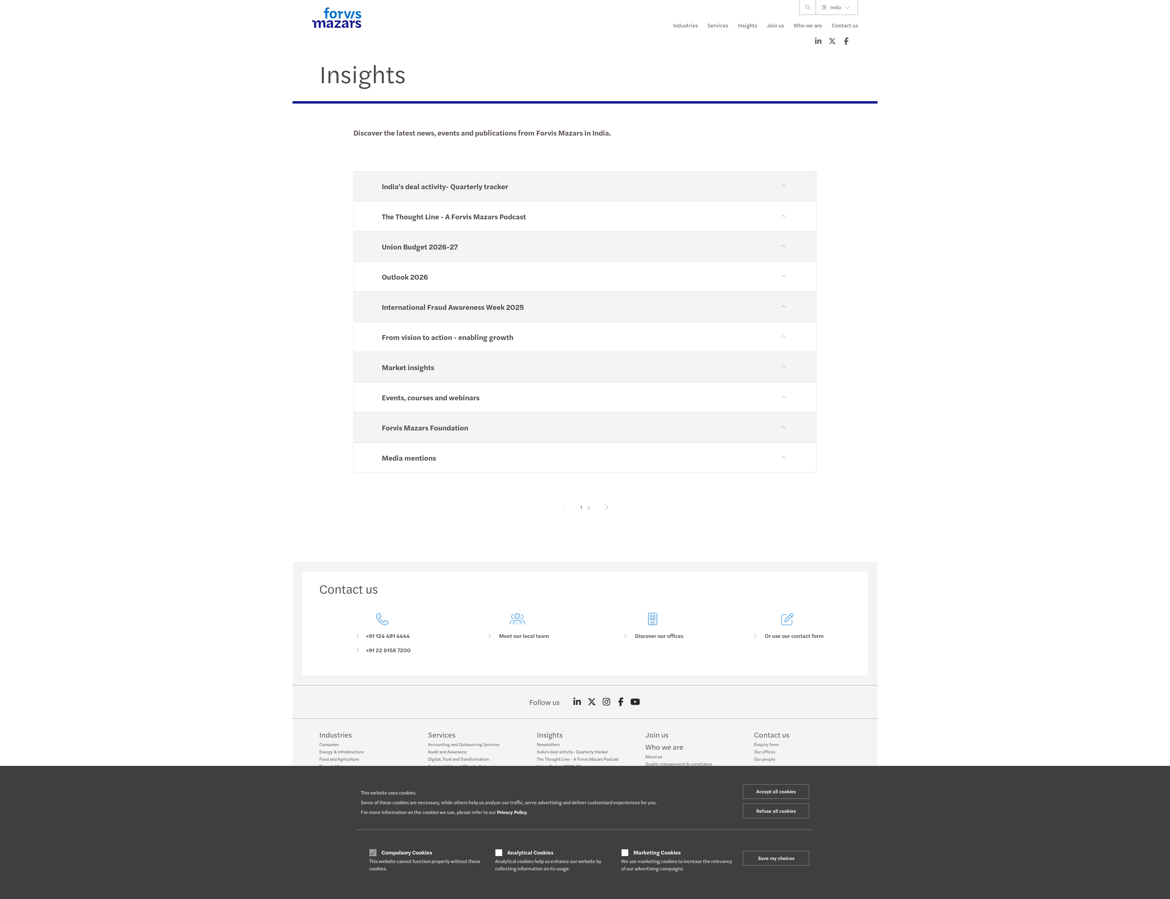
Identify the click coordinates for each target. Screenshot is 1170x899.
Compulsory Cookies (406, 852)
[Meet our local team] (517, 633)
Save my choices (776, 858)
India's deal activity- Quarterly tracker (572, 752)
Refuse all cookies (776, 810)
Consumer (329, 744)
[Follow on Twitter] (592, 702)
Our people (764, 759)
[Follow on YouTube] (635, 702)
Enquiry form (766, 744)
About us (653, 756)
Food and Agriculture (339, 759)
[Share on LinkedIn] (818, 40)
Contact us (845, 25)
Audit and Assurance (447, 752)
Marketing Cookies (657, 852)
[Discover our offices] (652, 633)
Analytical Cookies (530, 852)
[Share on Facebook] (846, 40)
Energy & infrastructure (341, 752)
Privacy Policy (512, 812)
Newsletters (548, 744)
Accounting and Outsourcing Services (463, 744)
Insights (747, 25)
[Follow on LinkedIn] (577, 702)
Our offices (764, 752)
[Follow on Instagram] (606, 702)
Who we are (808, 25)
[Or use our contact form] (788, 633)
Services (717, 25)
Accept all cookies (776, 791)
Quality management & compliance (678, 764)
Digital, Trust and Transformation (458, 759)
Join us (775, 25)
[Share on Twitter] (832, 40)
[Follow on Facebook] (620, 702)
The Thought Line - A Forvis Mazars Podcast (578, 759)
